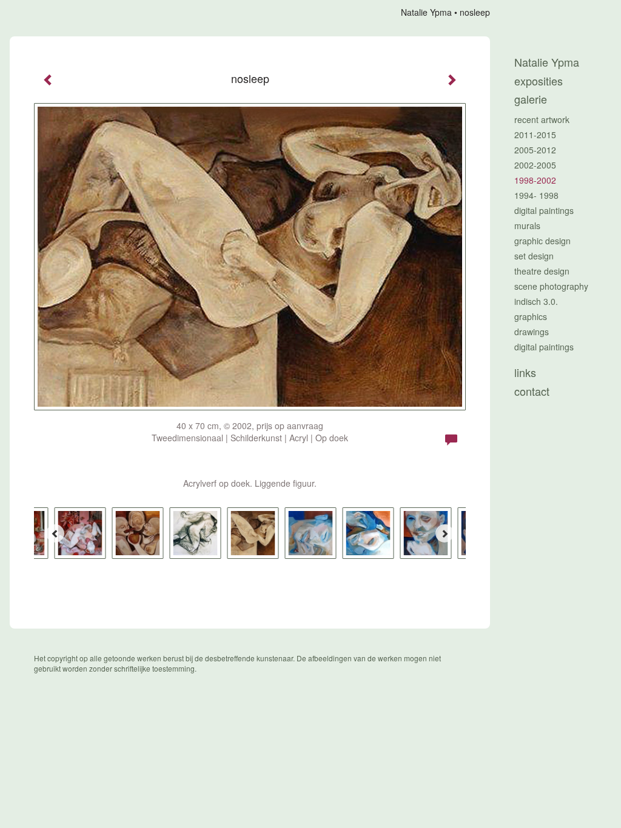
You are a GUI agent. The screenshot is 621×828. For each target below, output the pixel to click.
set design (534, 256)
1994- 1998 (536, 195)
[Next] (444, 533)
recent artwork (541, 119)
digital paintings (544, 210)
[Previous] (55, 533)
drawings (531, 332)
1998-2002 (535, 180)
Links (525, 372)
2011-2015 (535, 135)
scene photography (551, 286)
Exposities (538, 80)
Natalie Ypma (426, 12)
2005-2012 (535, 150)
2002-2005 (535, 165)
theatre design (541, 271)
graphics (530, 316)
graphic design (542, 241)
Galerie (530, 99)
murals (527, 225)
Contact (531, 391)
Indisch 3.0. (536, 301)
